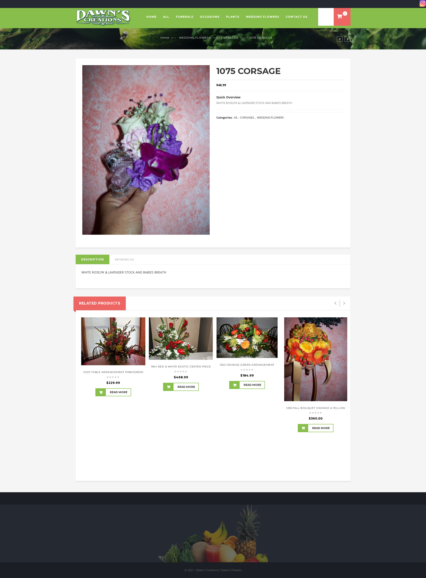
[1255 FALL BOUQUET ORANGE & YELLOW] (315, 359)
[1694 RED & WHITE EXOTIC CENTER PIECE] (181, 338)
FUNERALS (184, 16)
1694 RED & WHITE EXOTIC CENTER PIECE (181, 366)
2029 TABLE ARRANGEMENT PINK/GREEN (113, 372)
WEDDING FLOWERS (262, 16)
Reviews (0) (124, 259)
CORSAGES (229, 37)
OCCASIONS (209, 16)
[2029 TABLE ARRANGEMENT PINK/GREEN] (113, 341)
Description (92, 259)
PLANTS (232, 16)
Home (151, 16)
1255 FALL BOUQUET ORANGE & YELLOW (315, 408)
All (166, 16)
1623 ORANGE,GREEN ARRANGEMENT (247, 364)
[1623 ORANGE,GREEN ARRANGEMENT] (247, 337)
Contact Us (296, 16)
